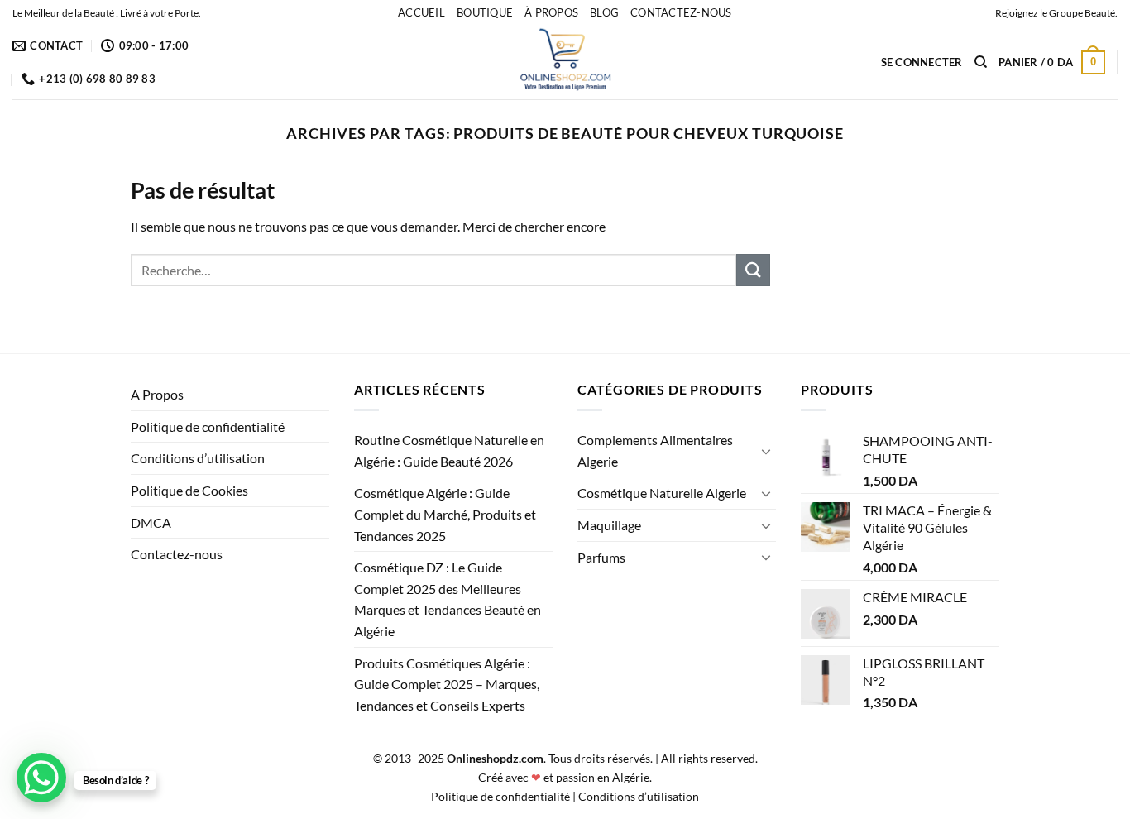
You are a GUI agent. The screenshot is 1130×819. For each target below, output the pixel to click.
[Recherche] (980, 62)
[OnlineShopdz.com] (565, 62)
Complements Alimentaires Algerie (655, 450)
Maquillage (609, 525)
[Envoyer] (752, 270)
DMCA (151, 522)
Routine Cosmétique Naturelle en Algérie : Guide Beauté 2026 (449, 450)
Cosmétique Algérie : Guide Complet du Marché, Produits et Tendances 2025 (445, 514)
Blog (604, 12)
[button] (922, 62)
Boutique (485, 12)
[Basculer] (766, 451)
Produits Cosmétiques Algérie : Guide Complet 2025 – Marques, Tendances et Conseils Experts (446, 684)
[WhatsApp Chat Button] (41, 777)
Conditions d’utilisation (198, 458)
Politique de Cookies (189, 490)
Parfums (601, 557)
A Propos (157, 394)
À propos (551, 12)
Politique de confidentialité (208, 426)
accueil (421, 12)
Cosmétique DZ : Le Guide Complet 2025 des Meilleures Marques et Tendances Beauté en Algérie (447, 599)
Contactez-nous (681, 12)
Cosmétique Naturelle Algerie (661, 492)
